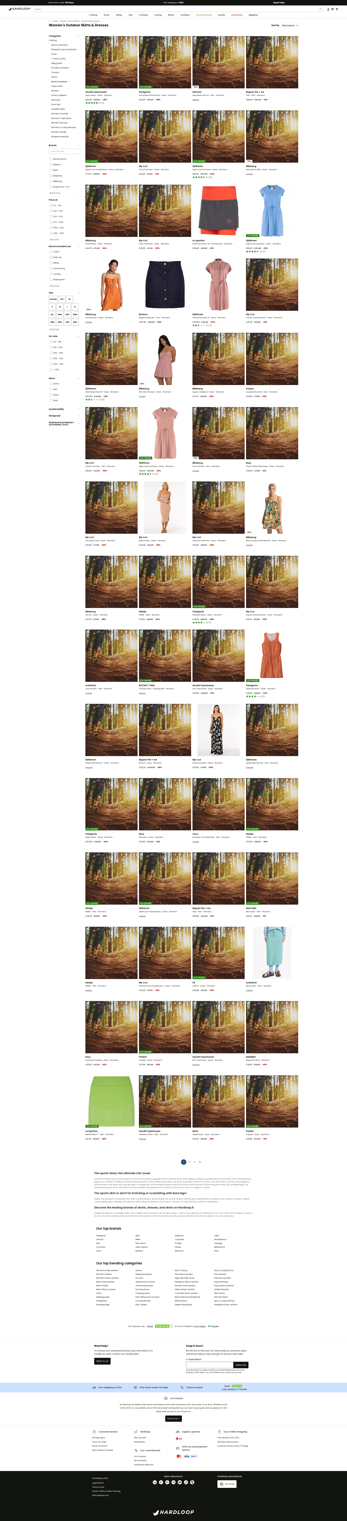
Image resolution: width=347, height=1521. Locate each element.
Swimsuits (55, 100)
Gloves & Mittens (59, 95)
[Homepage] (51, 21)
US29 (52, 322)
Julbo (216, 1236)
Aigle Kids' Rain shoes (185, 1278)
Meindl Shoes (181, 1301)
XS (69, 299)
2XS (61, 299)
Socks (54, 54)
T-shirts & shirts (58, 59)
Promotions (236, 15)
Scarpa (178, 1243)
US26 (60, 314)
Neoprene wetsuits (60, 137)
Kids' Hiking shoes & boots (147, 1297)
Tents (98, 1293)
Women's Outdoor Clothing (69, 21)
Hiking (119, 15)
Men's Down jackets (105, 1282)
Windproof (54, 416)
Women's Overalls (59, 114)
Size (51, 293)
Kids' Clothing (181, 1270)
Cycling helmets (143, 1301)
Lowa (98, 1251)
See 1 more (54, 239)
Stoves (139, 1270)
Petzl (216, 1251)
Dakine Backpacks (183, 1305)
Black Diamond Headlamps (187, 1297)
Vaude (178, 1247)
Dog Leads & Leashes (224, 1286)
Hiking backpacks (144, 1274)
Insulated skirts (58, 109)
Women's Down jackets (107, 1270)
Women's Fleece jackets (107, 1278)
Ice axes (139, 1278)
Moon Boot (141, 1243)
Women (55, 21)
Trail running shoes (144, 1286)
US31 (67, 322)
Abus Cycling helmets (224, 1301)
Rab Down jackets (222, 1278)
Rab (98, 1243)
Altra (138, 1236)
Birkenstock (219, 1247)
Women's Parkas (104, 1274)
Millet (138, 1240)
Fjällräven (179, 1236)
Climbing (143, 15)
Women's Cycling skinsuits (63, 127)
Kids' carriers (141, 1305)
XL (75, 307)
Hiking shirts (56, 63)
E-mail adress (193, 1359)
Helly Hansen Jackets (185, 1289)
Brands (221, 15)
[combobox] (65, 151)
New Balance (220, 1240)
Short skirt (55, 104)
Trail (130, 15)
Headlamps (101, 1301)
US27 (67, 314)
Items (52, 378)
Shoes (106, 15)
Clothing (93, 15)
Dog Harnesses (221, 1282)
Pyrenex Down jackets (185, 1286)
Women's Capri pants (61, 118)
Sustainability (56, 409)
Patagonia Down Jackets (225, 1305)
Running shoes (142, 1289)
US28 (75, 314)
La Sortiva (100, 1247)
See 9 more (54, 329)
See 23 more (55, 193)
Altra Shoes (219, 1293)
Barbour (139, 1251)
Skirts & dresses (59, 82)
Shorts (54, 77)
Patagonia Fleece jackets (186, 1282)
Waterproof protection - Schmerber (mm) (62, 423)
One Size (53, 299)
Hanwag (218, 1243)
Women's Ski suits (59, 123)
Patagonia (101, 1236)
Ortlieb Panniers (221, 1289)
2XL (52, 314)
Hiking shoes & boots (145, 1282)
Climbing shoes (143, 1293)
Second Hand (205, 15)
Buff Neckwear (221, 1297)
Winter (171, 15)
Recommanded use (60, 246)
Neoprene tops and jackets (64, 50)
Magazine (253, 15)
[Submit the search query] (320, 10)
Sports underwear (59, 45)
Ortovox (100, 1240)
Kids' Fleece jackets (184, 1274)
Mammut (179, 1251)
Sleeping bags (102, 1305)
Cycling (157, 15)
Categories (55, 36)
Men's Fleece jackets (105, 1289)
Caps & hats (57, 86)
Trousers (55, 72)
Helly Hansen (142, 1247)
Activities (185, 15)
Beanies (55, 91)
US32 (75, 322)
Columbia (179, 1240)
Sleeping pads (102, 1297)
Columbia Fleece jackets (186, 1293)
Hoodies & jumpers (60, 68)
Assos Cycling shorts (223, 1270)
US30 (60, 322)
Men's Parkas (102, 1286)
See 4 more (54, 286)
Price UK (53, 200)
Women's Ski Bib (58, 132)
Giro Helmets (220, 1274)
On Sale (53, 336)
